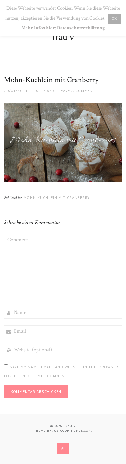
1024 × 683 (43, 90)
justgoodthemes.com (72, 431)
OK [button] (114, 18)
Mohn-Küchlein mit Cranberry (57, 197)
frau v (63, 37)
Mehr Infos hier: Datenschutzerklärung (63, 28)
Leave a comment (76, 90)
